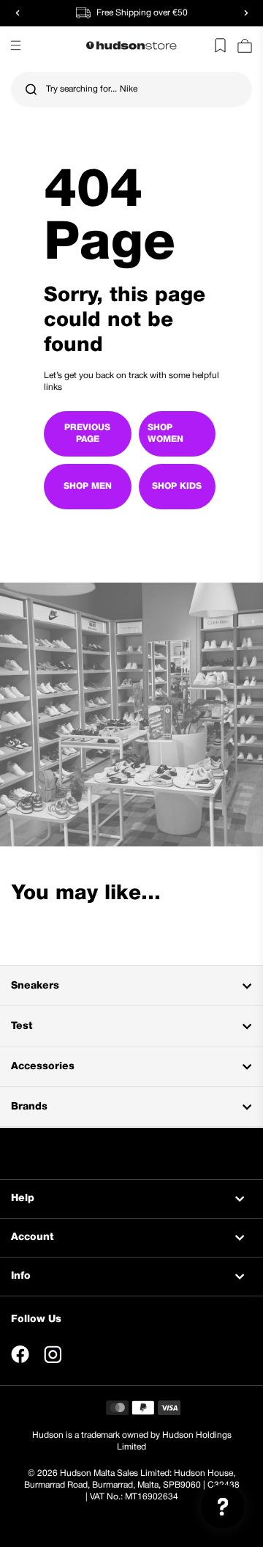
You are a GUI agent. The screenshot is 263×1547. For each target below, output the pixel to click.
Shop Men (88, 486)
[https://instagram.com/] (52, 1354)
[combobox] (131, 89)
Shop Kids (177, 486)
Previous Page (87, 433)
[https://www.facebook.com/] (20, 1354)
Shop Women (165, 433)
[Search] (31, 89)
